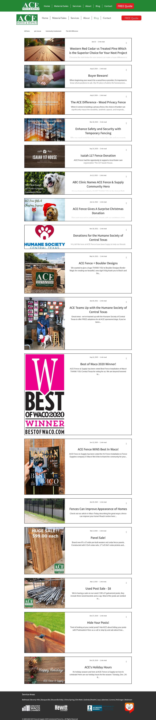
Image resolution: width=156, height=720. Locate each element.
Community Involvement (53, 31)
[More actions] (127, 43)
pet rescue (37, 31)
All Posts (27, 31)
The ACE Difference (72, 31)
